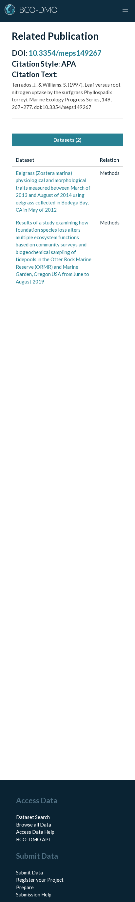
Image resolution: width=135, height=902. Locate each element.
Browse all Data (33, 825)
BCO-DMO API (33, 839)
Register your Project (40, 880)
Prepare (25, 887)
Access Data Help (35, 832)
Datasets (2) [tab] (67, 140)
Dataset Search (33, 817)
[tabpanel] (67, 221)
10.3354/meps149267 (65, 53)
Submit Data (29, 872)
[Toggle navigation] (125, 10)
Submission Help (33, 894)
